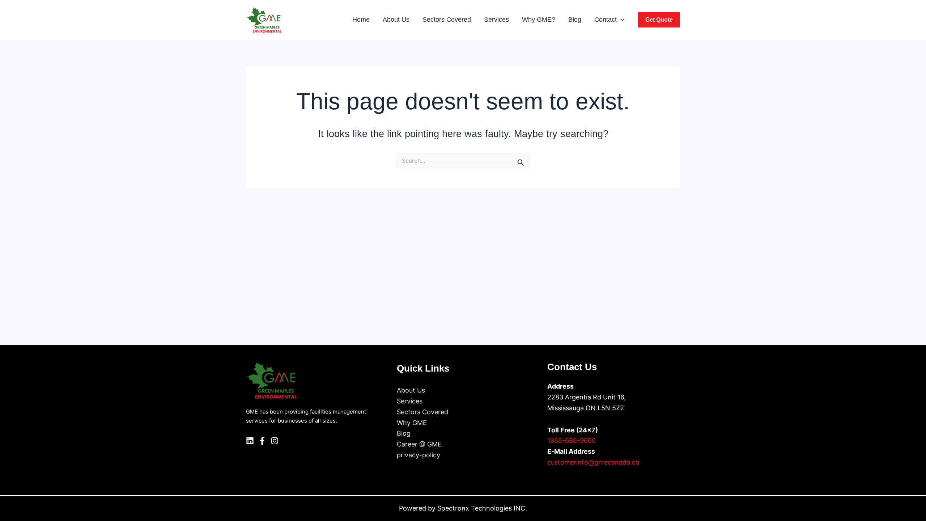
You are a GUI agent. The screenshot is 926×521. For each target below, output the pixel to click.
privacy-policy (418, 455)
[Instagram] (275, 441)
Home (361, 19)
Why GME (412, 423)
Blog (574, 19)
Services (496, 19)
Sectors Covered (446, 19)
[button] (620, 19)
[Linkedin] (250, 441)
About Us (396, 19)
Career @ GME (419, 444)
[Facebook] (262, 441)
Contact (605, 19)
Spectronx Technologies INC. (482, 508)
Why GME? (538, 19)
